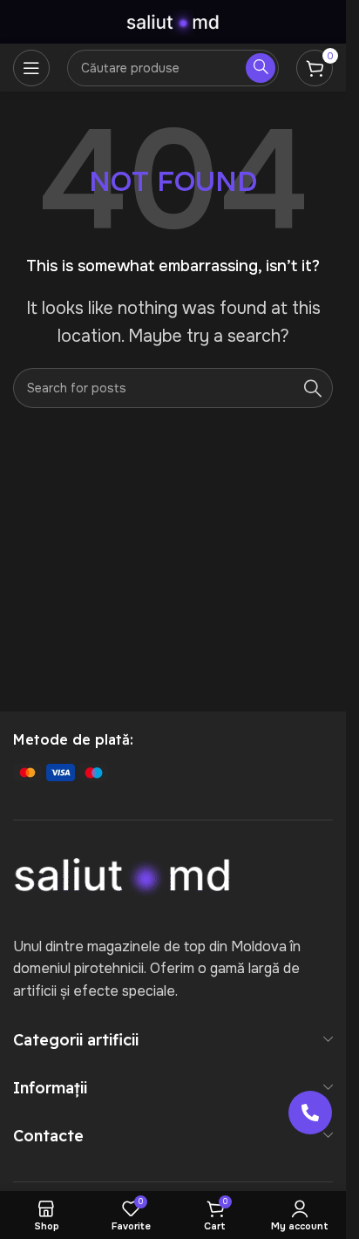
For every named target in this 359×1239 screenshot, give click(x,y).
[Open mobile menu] (31, 68)
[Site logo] (173, 21)
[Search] (313, 388)
